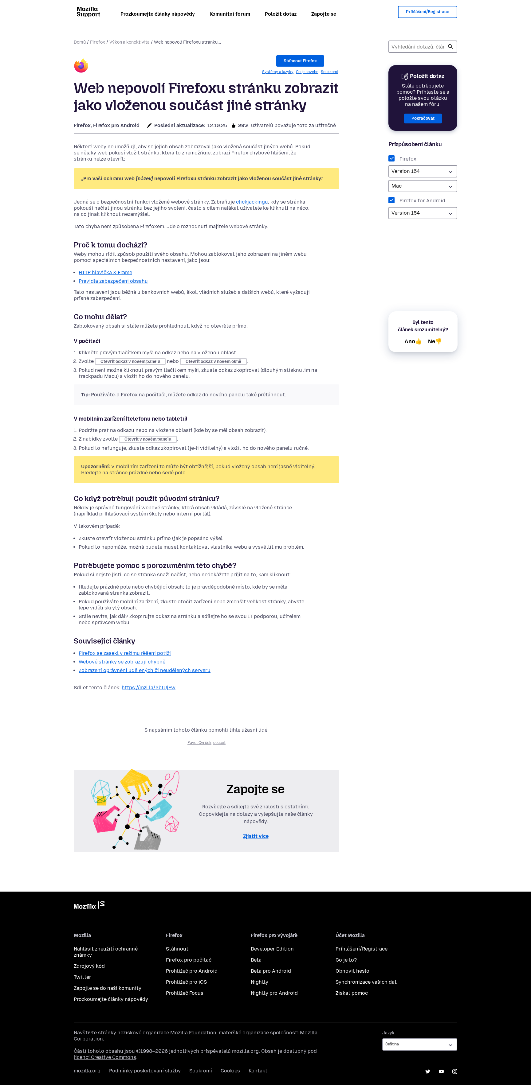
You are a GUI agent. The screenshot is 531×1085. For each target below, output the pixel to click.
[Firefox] (81, 66)
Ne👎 (435, 341)
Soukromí (329, 72)
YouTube (441, 1071)
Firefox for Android (422, 201)
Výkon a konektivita (129, 42)
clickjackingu (252, 202)
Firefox (97, 42)
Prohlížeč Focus (184, 993)
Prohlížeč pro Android (192, 971)
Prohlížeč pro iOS (186, 982)
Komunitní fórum (230, 14)
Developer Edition (272, 949)
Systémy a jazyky (277, 72)
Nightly (259, 982)
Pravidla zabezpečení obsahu (113, 281)
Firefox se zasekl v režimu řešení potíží (125, 653)
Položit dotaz (281, 14)
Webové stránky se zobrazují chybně (122, 662)
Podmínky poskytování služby (145, 1071)
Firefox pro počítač (188, 960)
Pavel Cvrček (199, 743)
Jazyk (388, 1033)
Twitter (82, 977)
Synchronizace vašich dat (366, 982)
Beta (256, 960)
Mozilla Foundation (193, 1033)
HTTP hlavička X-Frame (105, 272)
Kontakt (258, 1071)
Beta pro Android (271, 971)
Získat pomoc (352, 993)
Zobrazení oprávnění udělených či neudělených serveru (144, 670)
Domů (80, 42)
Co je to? (346, 960)
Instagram (454, 1071)
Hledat (450, 47)
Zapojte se (323, 14)
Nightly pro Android (274, 993)
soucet (219, 743)
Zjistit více (256, 836)
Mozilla (89, 906)
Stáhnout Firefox (300, 61)
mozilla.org (87, 1071)
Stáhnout (177, 949)
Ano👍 (413, 341)
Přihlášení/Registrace (427, 11)
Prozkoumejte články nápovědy (157, 14)
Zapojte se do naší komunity (107, 988)
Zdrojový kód (89, 966)
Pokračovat (423, 118)
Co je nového (307, 72)
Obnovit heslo (352, 971)
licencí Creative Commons (105, 1057)
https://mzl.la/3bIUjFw (148, 687)
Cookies (230, 1071)
